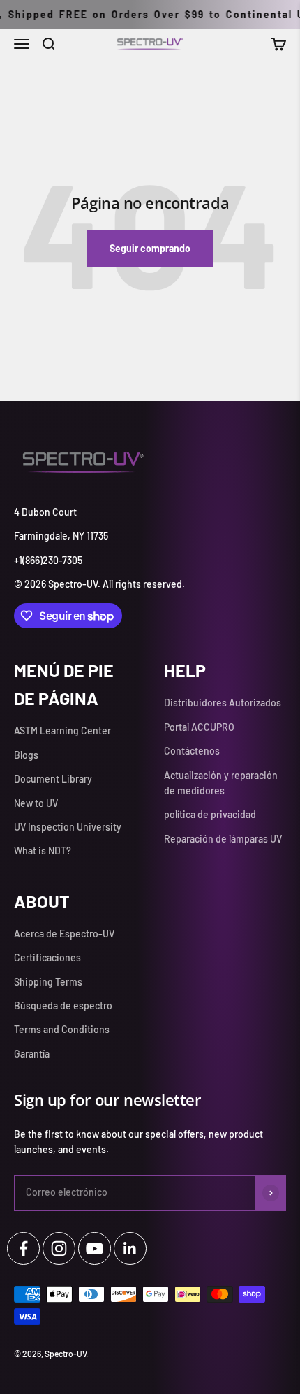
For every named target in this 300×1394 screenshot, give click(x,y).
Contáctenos (192, 751)
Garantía (32, 1054)
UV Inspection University (67, 827)
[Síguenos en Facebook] (23, 1248)
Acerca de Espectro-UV (64, 934)
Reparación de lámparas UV (223, 839)
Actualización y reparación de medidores (221, 782)
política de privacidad (210, 814)
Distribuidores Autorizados (222, 703)
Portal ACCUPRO (199, 727)
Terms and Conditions (62, 1029)
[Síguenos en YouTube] (94, 1248)
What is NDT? (42, 851)
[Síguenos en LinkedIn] (130, 1248)
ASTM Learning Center (62, 730)
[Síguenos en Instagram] (59, 1248)
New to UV (36, 803)
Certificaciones (47, 957)
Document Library (53, 779)
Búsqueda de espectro (63, 1005)
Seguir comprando (150, 248)
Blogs (26, 755)
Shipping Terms (48, 982)
